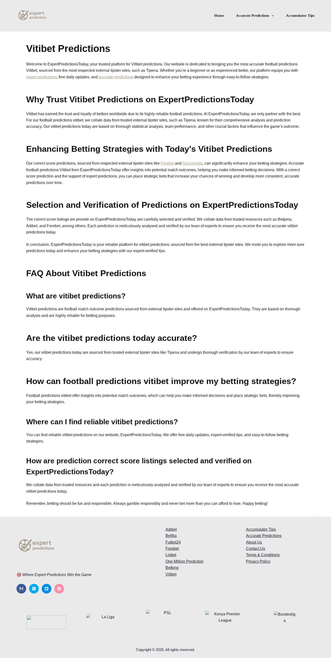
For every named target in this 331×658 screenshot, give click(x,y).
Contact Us (255, 548)
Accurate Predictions (252, 15)
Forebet (167, 163)
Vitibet (171, 574)
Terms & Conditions (263, 555)
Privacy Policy (258, 561)
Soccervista (192, 163)
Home (219, 15)
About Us (254, 542)
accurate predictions (116, 77)
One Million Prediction (185, 561)
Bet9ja (171, 536)
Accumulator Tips (300, 15)
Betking (172, 568)
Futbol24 (173, 542)
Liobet (171, 555)
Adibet (171, 529)
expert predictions (41, 77)
